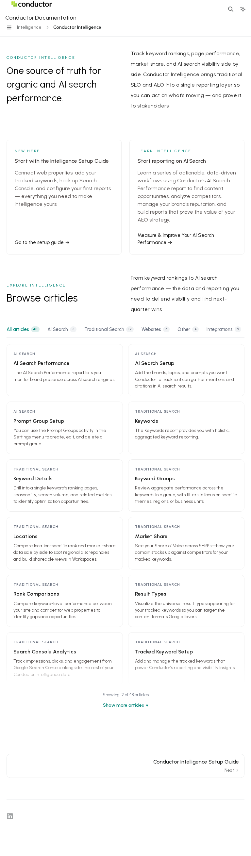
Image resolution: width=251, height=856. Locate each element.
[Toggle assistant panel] (243, 9)
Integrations (223, 329)
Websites (155, 329)
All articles (22, 329)
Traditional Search (108, 329)
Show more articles (123, 705)
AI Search (60, 329)
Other (187, 329)
